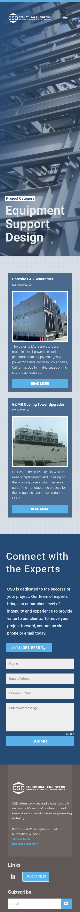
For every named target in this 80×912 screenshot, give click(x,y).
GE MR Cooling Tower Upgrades (38, 404)
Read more (40, 384)
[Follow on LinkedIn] (13, 877)
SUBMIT (40, 741)
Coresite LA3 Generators (32, 279)
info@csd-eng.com (25, 843)
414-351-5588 (21, 838)
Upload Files (36, 876)
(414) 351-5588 (26, 647)
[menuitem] (65, 18)
